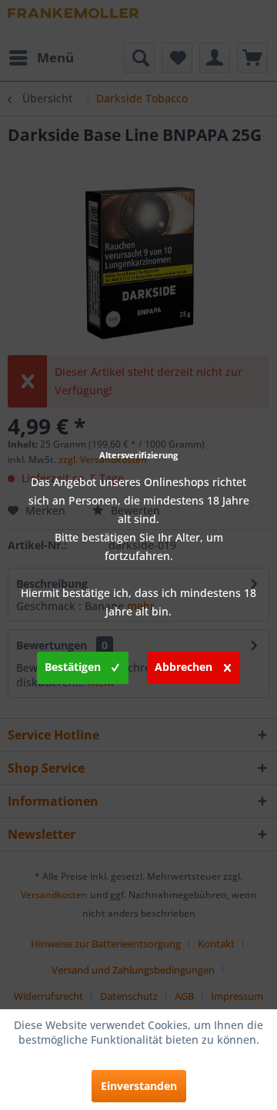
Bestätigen (73, 666)
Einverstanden (139, 1085)
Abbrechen (183, 666)
